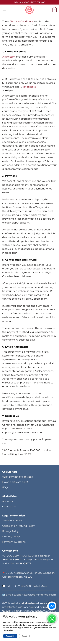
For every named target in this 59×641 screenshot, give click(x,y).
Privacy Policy (10, 531)
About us (7, 501)
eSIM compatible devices (17, 476)
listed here (29, 86)
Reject (24, 636)
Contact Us (9, 506)
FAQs (5, 487)
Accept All (10, 636)
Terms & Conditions (22, 21)
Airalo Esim (9, 56)
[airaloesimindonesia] (29, 10)
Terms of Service (12, 520)
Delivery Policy (11, 536)
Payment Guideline (14, 541)
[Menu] (4, 9)
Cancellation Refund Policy (18, 525)
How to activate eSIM (15, 482)
